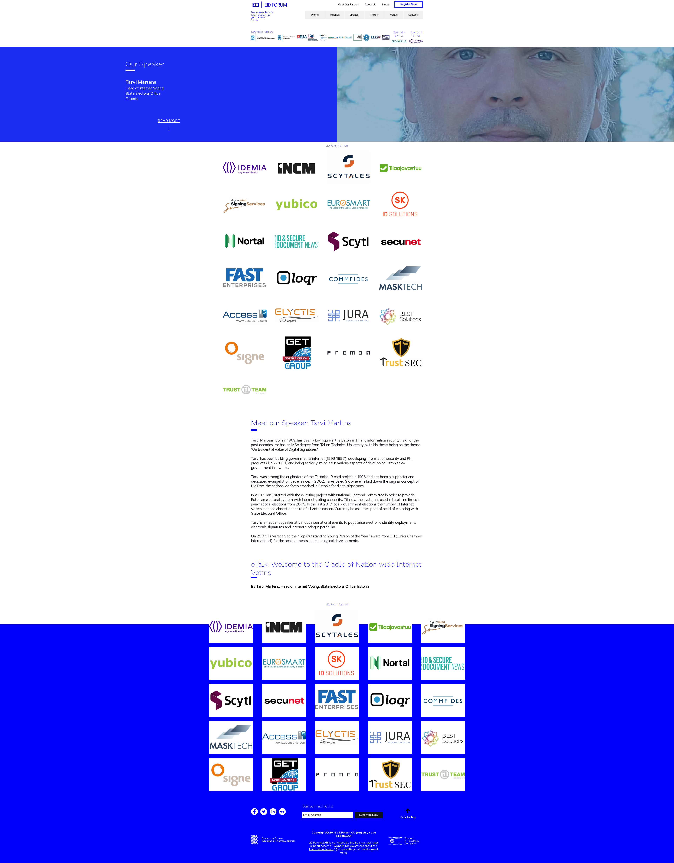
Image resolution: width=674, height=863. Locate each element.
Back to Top (408, 817)
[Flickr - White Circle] (282, 811)
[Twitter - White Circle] (263, 811)
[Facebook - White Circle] (254, 811)
